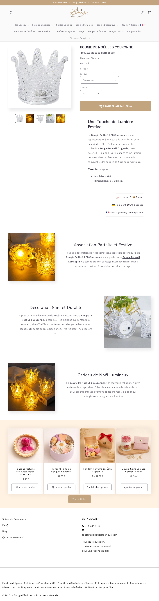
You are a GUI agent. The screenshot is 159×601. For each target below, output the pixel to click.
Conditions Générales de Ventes (75, 583)
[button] (11, 12)
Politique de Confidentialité (39, 583)
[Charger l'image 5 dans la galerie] (60, 118)
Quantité (84, 87)
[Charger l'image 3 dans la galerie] (40, 118)
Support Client (107, 587)
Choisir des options (97, 487)
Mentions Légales (12, 583)
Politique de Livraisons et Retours (37, 587)
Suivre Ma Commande (14, 519)
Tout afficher (80, 499)
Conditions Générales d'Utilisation (77, 587)
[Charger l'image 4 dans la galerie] (50, 118)
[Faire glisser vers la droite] (69, 118)
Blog (4, 531)
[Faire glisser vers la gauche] (11, 118)
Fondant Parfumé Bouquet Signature (61, 470)
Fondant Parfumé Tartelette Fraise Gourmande (25, 472)
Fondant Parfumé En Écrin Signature (97, 470)
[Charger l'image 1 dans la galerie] (19, 118)
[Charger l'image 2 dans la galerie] (30, 118)
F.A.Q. (5, 525)
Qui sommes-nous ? (13, 537)
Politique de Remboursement (111, 583)
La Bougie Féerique (21, 595)
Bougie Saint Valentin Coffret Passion (134, 470)
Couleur (83, 74)
